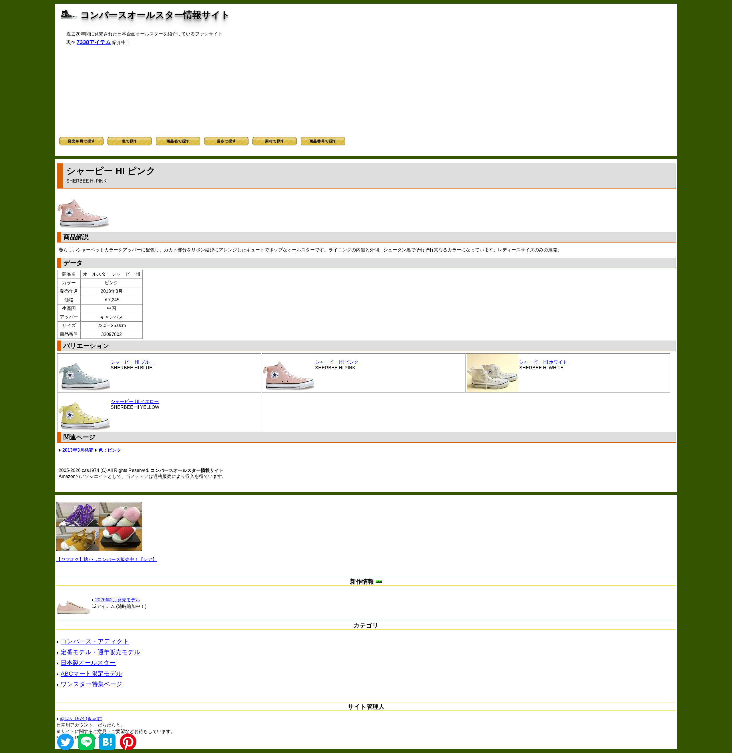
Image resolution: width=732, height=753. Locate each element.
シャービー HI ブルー (132, 362)
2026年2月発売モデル (117, 599)
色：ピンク (109, 450)
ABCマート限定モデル (91, 673)
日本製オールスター (88, 662)
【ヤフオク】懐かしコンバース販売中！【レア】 (106, 559)
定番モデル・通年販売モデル (100, 652)
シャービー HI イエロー (135, 401)
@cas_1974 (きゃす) (81, 718)
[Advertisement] (366, 91)
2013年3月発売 (78, 450)
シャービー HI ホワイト (543, 362)
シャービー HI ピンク (337, 362)
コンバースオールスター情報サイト (155, 15)
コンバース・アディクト (95, 641)
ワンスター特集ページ (91, 684)
